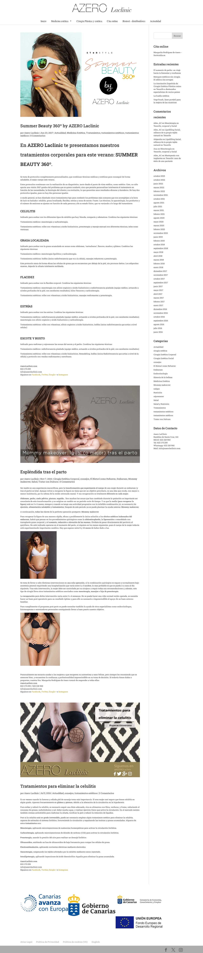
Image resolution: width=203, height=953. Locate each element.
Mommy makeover (162, 385)
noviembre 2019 (161, 233)
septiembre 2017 (161, 282)
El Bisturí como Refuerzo (103, 478)
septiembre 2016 (161, 320)
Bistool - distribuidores (134, 21)
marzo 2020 (159, 225)
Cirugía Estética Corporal (66, 478)
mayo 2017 (158, 290)
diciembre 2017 (160, 271)
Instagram (63, 374)
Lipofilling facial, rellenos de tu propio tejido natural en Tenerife (167, 132)
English (96, 941)
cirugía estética (160, 350)
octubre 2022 (159, 179)
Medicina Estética (76, 132)
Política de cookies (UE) (75, 941)
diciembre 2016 (160, 309)
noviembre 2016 (161, 313)
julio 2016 (158, 328)
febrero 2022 (159, 191)
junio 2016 (158, 332)
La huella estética (161, 95)
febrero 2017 (159, 301)
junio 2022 (158, 183)
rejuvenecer (159, 396)
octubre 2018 (159, 244)
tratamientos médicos (163, 415)
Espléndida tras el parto (43, 471)
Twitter (44, 374)
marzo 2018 (159, 259)
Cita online (112, 21)
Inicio (43, 21)
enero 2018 (158, 267)
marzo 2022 (159, 187)
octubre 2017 (159, 278)
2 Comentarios (106, 793)
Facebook (36, 374)
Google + (53, 374)
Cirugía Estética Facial (164, 358)
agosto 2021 (159, 202)
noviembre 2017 (161, 275)
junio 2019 (158, 237)
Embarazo (122, 478)
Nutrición (158, 392)
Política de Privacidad (47, 941)
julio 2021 (158, 206)
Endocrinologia (161, 373)
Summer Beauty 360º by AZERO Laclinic (59, 125)
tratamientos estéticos (112, 132)
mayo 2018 (158, 252)
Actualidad (155, 21)
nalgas (157, 388)
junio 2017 (158, 286)
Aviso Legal (26, 941)
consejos (84, 478)
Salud (34, 481)
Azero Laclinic (31, 132)
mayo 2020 (159, 221)
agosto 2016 (159, 324)
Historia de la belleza (163, 377)
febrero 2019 (159, 240)
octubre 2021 (159, 199)
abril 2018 (158, 256)
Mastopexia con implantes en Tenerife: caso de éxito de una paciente (167, 158)
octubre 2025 (159, 176)
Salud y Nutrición (161, 404)
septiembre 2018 (161, 248)
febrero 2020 (159, 229)
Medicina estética (59, 21)
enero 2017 (158, 305)
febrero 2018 (159, 263)
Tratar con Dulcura (48, 481)
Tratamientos (93, 132)
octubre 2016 (159, 316)
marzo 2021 (159, 210)
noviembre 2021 (161, 195)
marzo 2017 (159, 297)
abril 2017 (158, 294)
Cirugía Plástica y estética (89, 21)
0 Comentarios (37, 135)
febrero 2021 (159, 214)
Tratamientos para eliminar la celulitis (58, 786)
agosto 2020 (159, 218)
